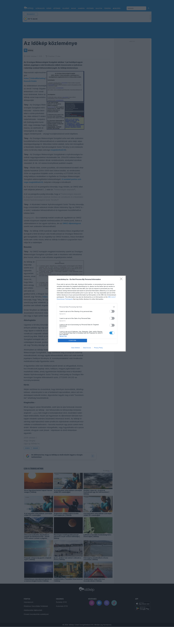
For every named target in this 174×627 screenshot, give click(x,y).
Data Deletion (75, 347)
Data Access (87, 347)
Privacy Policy (98, 347)
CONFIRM (72, 340)
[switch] (112, 311)
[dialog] (87, 314)
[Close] (122, 279)
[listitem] (87, 307)
